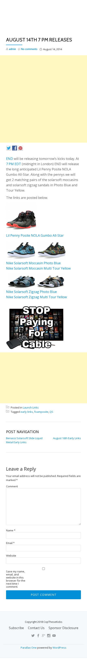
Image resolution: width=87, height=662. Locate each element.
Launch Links (31, 407)
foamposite (41, 412)
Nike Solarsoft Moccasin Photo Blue (33, 263)
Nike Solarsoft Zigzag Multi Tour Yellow (36, 297)
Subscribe (16, 628)
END (9, 158)
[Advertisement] (43, 99)
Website (11, 555)
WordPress (59, 647)
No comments (29, 49)
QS (51, 412)
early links (26, 412)
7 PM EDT (13, 164)
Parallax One (29, 647)
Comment (12, 486)
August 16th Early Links (67, 438)
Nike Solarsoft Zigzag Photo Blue (31, 291)
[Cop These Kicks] (43, 20)
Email (10, 543)
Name (10, 530)
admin (12, 49)
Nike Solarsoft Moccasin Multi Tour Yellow (38, 268)
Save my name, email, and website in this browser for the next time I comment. (15, 579)
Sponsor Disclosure (63, 628)
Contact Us (36, 628)
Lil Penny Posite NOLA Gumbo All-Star (35, 235)
